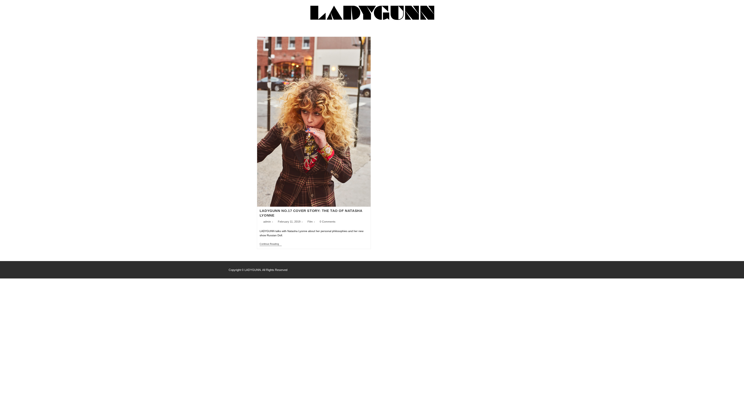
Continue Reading (271, 244)
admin (267, 221)
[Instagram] (505, 270)
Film (310, 221)
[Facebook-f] (497, 270)
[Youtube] (513, 270)
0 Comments (327, 221)
